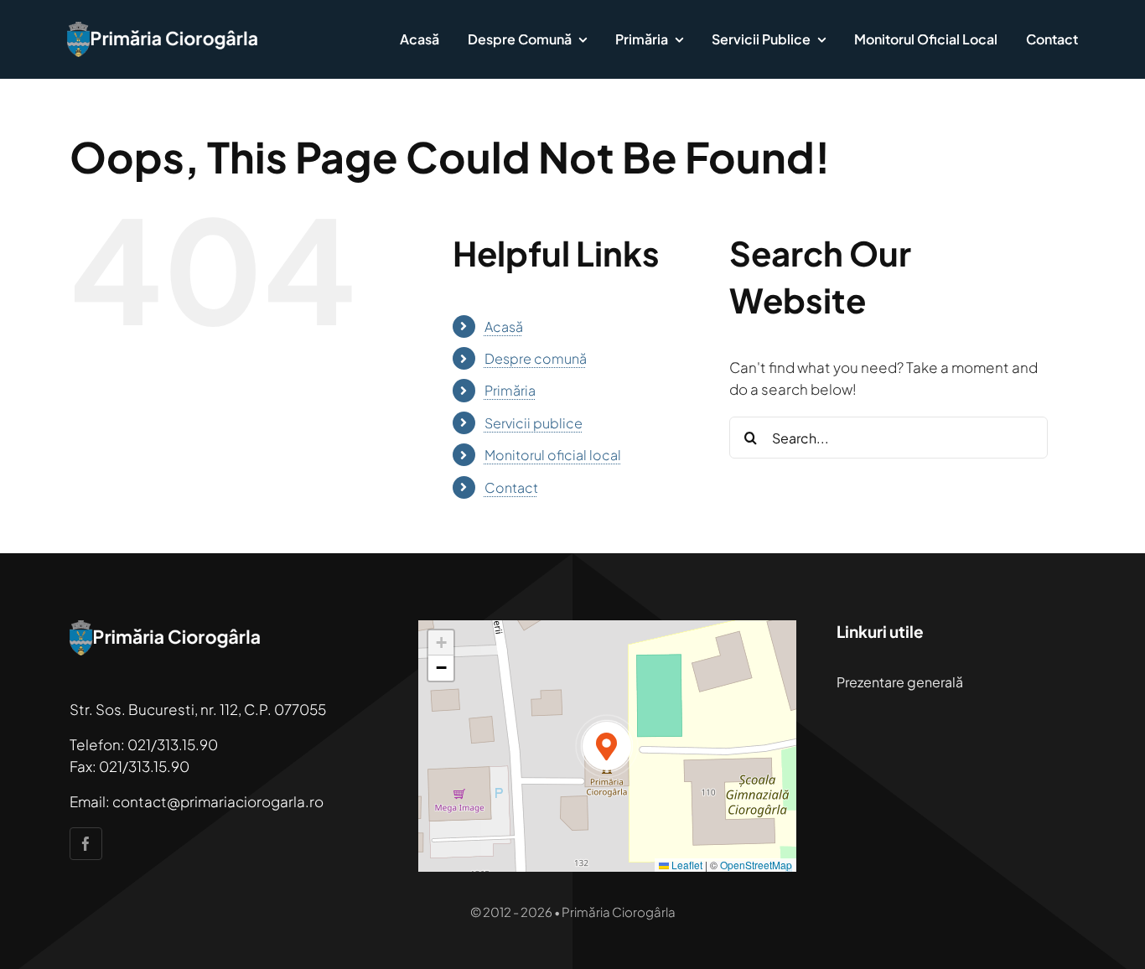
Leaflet (685, 865)
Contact (511, 487)
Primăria (510, 390)
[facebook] (86, 843)
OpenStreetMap (756, 865)
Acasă (503, 326)
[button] (607, 746)
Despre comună (535, 358)
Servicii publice (533, 423)
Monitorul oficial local (552, 455)
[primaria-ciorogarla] (163, 28)
